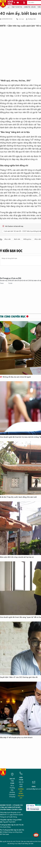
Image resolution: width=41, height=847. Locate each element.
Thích (2, 283)
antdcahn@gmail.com (33, 789)
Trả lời (10, 283)
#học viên (7, 239)
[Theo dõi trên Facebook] (15, 2)
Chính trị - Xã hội (30, 7)
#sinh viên (17, 239)
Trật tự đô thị (17, 7)
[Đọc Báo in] (25, 3)
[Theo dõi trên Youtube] (18, 2)
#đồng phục (27, 239)
